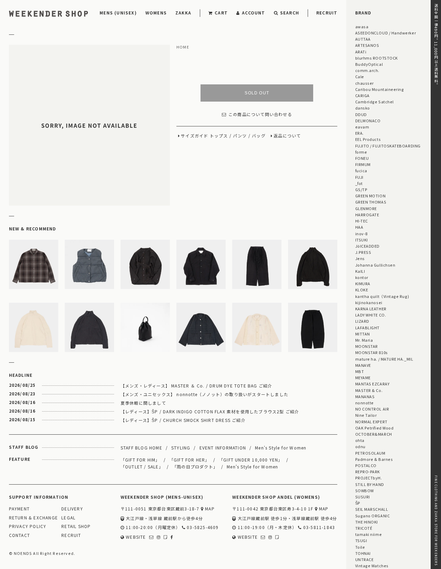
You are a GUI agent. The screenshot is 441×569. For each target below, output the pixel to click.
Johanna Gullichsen (375, 265)
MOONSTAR (366, 346)
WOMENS (156, 12)
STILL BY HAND (369, 484)
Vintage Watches (372, 565)
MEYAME (363, 377)
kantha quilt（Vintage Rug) (382, 296)
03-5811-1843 (318, 527)
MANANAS (365, 396)
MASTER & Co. (368, 390)
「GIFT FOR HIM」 (140, 460)
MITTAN (362, 334)
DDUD (361, 114)
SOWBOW (364, 490)
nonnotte (364, 402)
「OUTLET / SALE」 (142, 466)
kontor (361, 277)
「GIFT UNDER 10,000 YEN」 (251, 460)
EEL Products (368, 139)
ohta (360, 440)
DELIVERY (72, 508)
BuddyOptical (369, 64)
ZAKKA (183, 12)
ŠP (357, 503)
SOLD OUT (257, 92)
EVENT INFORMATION (222, 448)
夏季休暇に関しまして (143, 403)
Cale (359, 76)
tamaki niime (368, 534)
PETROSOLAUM (370, 453)
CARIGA (362, 95)
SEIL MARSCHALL (371, 509)
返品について (287, 135)
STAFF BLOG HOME (141, 448)
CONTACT (19, 535)
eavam (362, 127)
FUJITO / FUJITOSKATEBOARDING (388, 145)
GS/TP (361, 189)
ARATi (361, 51)
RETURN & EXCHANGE (33, 517)
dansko (362, 108)
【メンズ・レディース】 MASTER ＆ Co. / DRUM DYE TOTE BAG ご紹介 (197, 386)
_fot (359, 183)
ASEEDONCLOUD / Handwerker (385, 32)
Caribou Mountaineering (379, 89)
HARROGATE (367, 214)
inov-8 (361, 233)
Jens (360, 258)
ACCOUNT (253, 12)
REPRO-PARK (367, 471)
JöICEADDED (367, 246)
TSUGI (361, 540)
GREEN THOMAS (370, 202)
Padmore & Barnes (374, 459)
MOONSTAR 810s (371, 352)
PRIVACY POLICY (28, 526)
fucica (361, 170)
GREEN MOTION (370, 195)
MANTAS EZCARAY (372, 383)
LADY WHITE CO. (370, 315)
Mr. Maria (364, 340)
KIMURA (362, 283)
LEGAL (68, 517)
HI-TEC (361, 221)
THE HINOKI (366, 522)
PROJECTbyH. (368, 477)
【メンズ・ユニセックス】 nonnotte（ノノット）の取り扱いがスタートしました (204, 394)
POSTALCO (366, 465)
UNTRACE (364, 559)
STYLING (180, 448)
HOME (182, 47)
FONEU (362, 158)
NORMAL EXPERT (371, 421)
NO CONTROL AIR (372, 409)
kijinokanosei (368, 302)
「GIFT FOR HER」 (189, 460)
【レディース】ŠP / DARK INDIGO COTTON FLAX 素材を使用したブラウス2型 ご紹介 (210, 411)
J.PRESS (363, 252)
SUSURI (362, 496)
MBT (359, 371)
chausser (364, 83)
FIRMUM (363, 164)
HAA (359, 227)
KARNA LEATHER (371, 308)
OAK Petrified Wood (374, 428)
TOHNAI (363, 553)
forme (361, 152)
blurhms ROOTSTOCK (376, 58)
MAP (209, 508)
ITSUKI (361, 239)
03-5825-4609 (202, 527)
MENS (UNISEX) (118, 12)
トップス (219, 135)
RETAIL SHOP (76, 526)
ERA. (359, 133)
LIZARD (362, 321)
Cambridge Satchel (374, 101)
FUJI (359, 177)
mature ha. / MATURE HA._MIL (384, 359)
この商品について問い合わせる (260, 114)
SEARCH (289, 12)
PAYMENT (19, 508)
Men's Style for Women (280, 448)
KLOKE (361, 289)
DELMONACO (368, 120)
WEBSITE (135, 537)
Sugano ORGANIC (372, 515)
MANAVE (363, 365)
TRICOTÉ (363, 528)
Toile (360, 547)
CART (221, 12)
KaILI (360, 271)
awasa (362, 26)
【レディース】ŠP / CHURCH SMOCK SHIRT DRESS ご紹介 (183, 420)
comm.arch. (367, 70)
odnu (360, 446)
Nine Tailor (366, 415)
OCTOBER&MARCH (373, 434)
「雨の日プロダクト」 (195, 466)
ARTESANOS (367, 45)
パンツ (240, 135)
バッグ (259, 135)
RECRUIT (326, 12)
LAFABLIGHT (367, 327)
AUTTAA (363, 39)
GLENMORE (366, 208)
